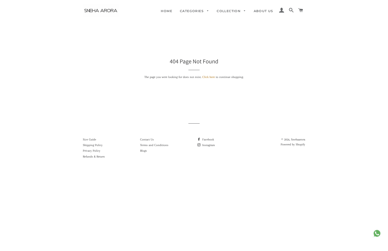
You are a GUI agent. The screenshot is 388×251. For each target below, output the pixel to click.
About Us (263, 11)
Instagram (208, 145)
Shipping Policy (93, 145)
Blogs (143, 150)
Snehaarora (298, 139)
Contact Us (147, 139)
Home (166, 11)
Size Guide (89, 139)
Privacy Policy (91, 150)
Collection (229, 11)
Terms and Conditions (154, 145)
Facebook (207, 139)
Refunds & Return (94, 156)
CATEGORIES (192, 11)
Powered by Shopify (293, 144)
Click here (208, 77)
